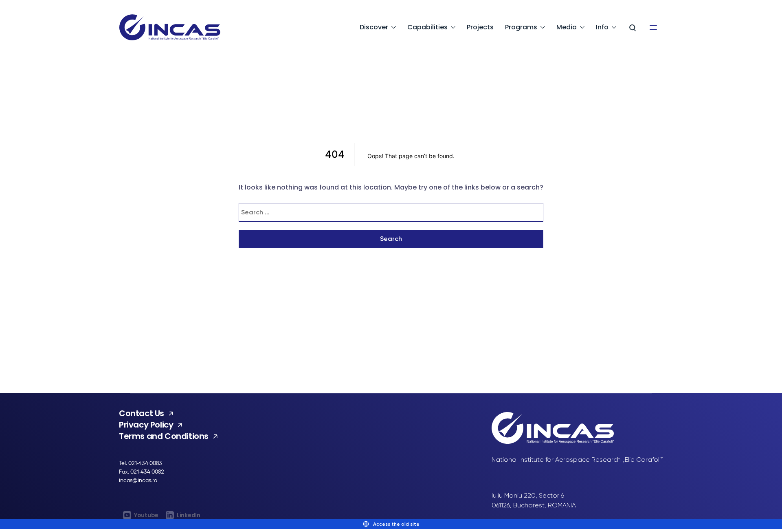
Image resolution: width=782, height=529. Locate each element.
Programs (521, 27)
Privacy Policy (146, 424)
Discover (374, 27)
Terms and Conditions (164, 436)
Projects (480, 27)
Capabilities (427, 27)
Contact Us (141, 413)
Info (602, 27)
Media (566, 27)
